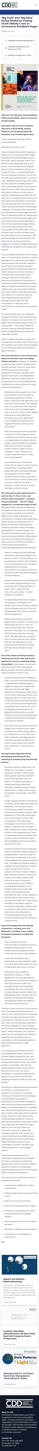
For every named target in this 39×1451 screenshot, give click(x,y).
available (4, 244)
